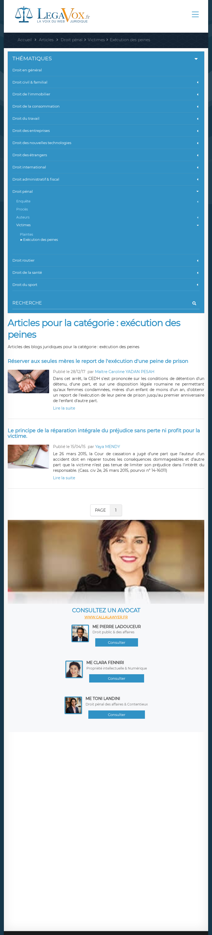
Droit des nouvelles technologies (41, 142)
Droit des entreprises (31, 130)
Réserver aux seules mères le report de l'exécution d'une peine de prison (98, 361)
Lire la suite (64, 408)
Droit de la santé (27, 272)
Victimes (23, 225)
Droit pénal (22, 191)
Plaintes (26, 234)
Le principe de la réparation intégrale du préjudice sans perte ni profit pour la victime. (104, 433)
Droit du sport (24, 284)
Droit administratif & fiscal (35, 179)
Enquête (23, 201)
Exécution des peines (40, 240)
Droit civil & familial (29, 82)
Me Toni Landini (103, 698)
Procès (22, 209)
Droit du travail (25, 118)
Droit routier (23, 260)
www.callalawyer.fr (106, 617)
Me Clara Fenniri (105, 662)
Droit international (29, 167)
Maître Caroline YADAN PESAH (124, 371)
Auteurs (23, 217)
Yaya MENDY (107, 446)
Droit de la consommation (36, 106)
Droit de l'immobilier (31, 94)
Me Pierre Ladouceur (116, 626)
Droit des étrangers (29, 155)
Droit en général (27, 70)
